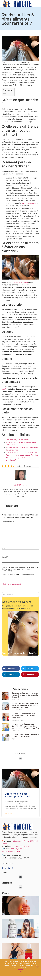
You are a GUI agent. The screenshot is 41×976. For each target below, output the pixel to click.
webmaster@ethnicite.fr (11, 851)
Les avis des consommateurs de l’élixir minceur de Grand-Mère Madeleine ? (24, 716)
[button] (11, 668)
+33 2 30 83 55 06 (22, 846)
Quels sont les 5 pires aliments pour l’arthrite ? (17, 795)
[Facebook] (3, 867)
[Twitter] (6, 867)
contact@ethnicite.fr (19, 849)
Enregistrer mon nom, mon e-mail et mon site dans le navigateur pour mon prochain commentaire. (20, 569)
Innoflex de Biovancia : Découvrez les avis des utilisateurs (25, 735)
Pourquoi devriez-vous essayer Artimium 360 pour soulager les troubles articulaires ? (22, 457)
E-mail (5, 557)
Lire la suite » (10, 813)
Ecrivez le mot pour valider (18, 574)
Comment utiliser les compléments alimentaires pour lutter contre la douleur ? (25, 695)
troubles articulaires (20, 282)
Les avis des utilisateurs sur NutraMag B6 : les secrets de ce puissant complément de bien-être (25, 726)
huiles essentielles (29, 203)
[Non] (37, 967)
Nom (4, 548)
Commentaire (8, 521)
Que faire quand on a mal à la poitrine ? (21, 452)
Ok (20, 972)
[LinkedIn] (12, 867)
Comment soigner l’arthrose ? (17, 440)
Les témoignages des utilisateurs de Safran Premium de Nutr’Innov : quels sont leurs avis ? (25, 705)
